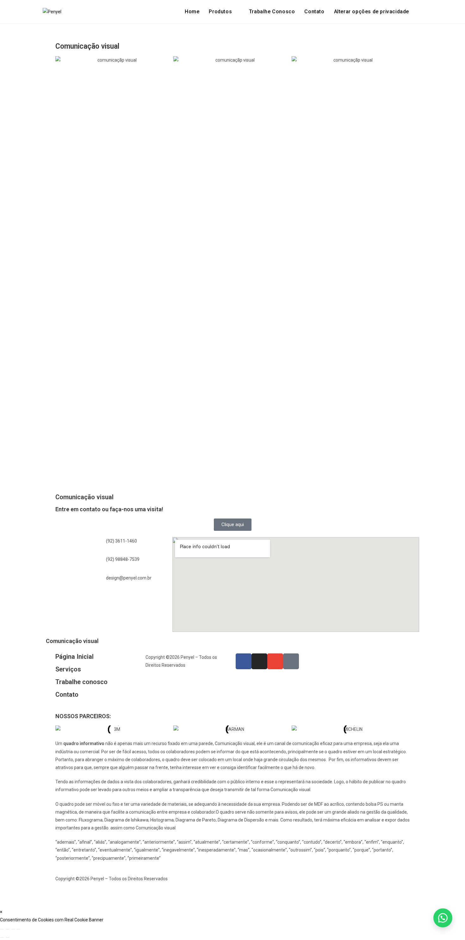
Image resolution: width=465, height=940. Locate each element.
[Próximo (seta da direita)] (7, 937)
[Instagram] (259, 661)
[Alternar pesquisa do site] (420, 11)
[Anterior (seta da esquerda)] (2, 937)
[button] (371, 11)
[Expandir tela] (7, 929)
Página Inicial (74, 656)
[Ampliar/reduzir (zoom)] (2, 929)
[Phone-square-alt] (291, 661)
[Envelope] (275, 661)
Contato (66, 694)
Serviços (68, 669)
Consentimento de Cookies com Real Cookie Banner (51, 919)
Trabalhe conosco (81, 682)
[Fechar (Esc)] (18, 929)
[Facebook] (243, 661)
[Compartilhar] (13, 929)
